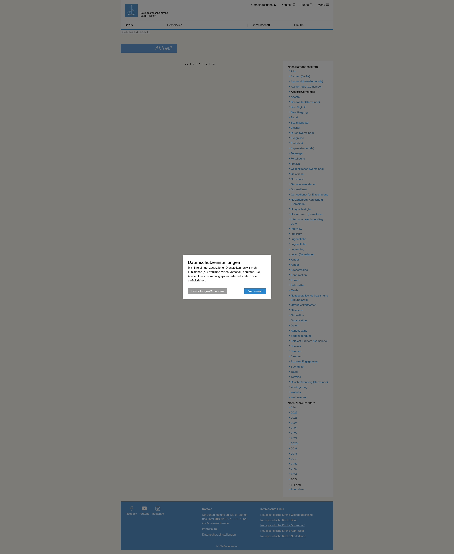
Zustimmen (255, 291)
